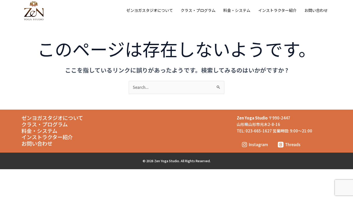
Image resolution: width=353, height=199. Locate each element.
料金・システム (236, 10)
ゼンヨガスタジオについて (149, 10)
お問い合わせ (316, 10)
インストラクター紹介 (277, 10)
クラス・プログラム (198, 10)
